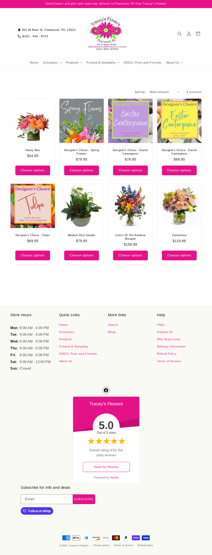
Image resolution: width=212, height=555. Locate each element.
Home (63, 324)
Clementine (179, 235)
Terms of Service (169, 361)
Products (65, 339)
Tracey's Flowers (78, 545)
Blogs (112, 332)
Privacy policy (102, 545)
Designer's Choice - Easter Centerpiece (130, 152)
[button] (52, 62)
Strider (114, 477)
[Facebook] (106, 390)
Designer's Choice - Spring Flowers (81, 152)
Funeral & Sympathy (73, 346)
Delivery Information (171, 346)
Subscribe (84, 499)
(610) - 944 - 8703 (35, 36)
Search (113, 324)
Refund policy (145, 545)
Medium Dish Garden (81, 235)
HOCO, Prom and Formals (78, 353)
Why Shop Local (168, 339)
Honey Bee (32, 150)
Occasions (66, 332)
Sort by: (140, 92)
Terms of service (123, 545)
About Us (65, 361)
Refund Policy (167, 353)
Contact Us (165, 332)
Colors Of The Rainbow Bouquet (130, 237)
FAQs (161, 324)
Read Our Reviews (106, 467)
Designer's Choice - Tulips (33, 235)
